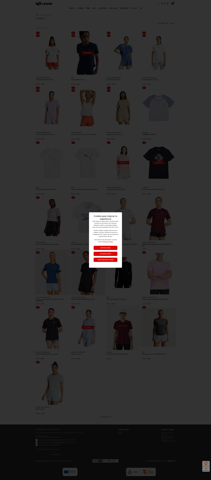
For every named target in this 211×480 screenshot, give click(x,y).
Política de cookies (108, 242)
